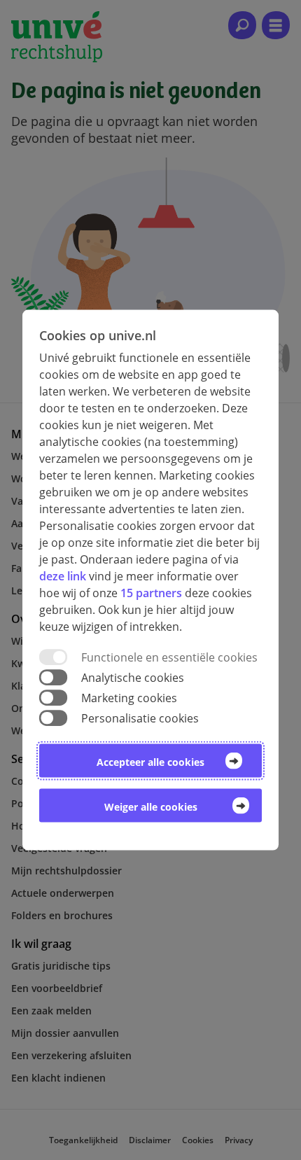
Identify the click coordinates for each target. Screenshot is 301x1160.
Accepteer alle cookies (150, 762)
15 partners (151, 592)
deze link (62, 575)
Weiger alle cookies (150, 806)
